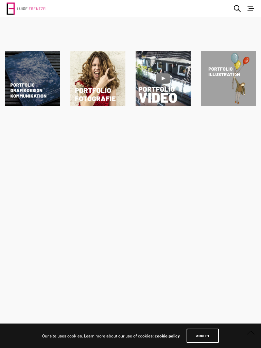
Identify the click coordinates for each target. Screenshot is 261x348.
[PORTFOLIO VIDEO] (163, 78)
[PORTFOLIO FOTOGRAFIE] (97, 78)
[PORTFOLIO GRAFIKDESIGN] (32, 78)
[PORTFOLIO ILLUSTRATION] (228, 78)
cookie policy (167, 336)
